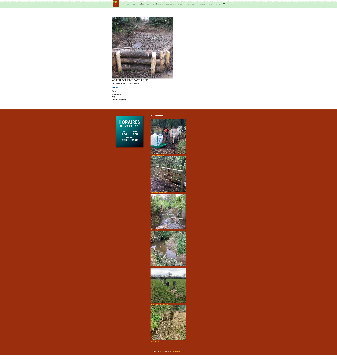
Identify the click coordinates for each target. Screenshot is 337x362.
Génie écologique (143, 4)
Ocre (162, 351)
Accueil (126, 4)
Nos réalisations (206, 4)
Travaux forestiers (191, 4)
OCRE (133, 4)
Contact (217, 4)
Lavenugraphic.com (178, 351)
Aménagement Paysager (174, 4)
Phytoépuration (157, 4)
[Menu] (224, 4)
